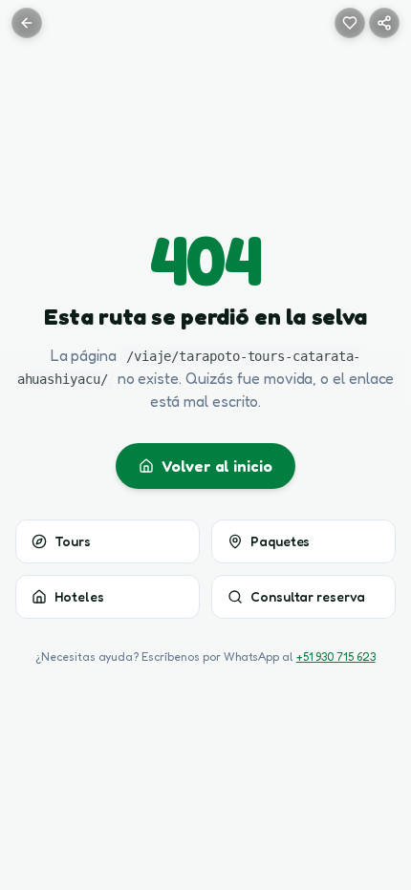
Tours (72, 541)
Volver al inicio (217, 466)
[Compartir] (384, 23)
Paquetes (280, 541)
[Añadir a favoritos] (350, 23)
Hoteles (78, 596)
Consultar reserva (307, 596)
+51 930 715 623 (336, 656)
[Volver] (26, 23)
